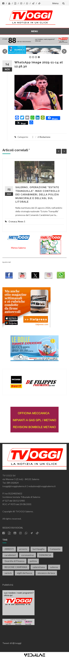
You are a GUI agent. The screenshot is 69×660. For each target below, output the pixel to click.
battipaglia (38, 549)
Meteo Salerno (18, 247)
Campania (55, 549)
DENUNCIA (45, 555)
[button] (4, 51)
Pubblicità (7, 584)
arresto (23, 549)
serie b (8, 573)
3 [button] (36, 57)
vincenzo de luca (46, 573)
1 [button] (30, 57)
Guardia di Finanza (14, 561)
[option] (34, 50)
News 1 (21, 221)
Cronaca (13, 221)
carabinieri (10, 555)
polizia (33, 561)
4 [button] (39, 57)
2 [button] (33, 57)
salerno (54, 567)
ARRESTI (9, 549)
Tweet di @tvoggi (11, 643)
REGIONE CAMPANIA (15, 567)
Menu (55, 3)
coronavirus (27, 555)
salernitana (39, 567)
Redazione (45, 137)
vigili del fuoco (24, 573)
